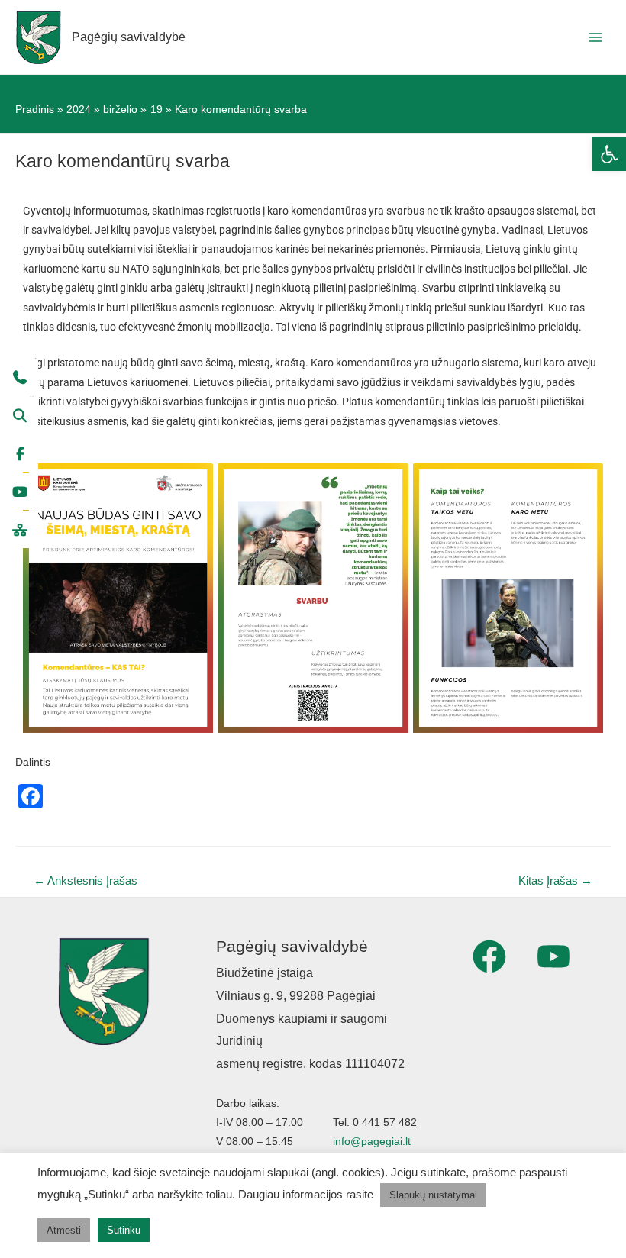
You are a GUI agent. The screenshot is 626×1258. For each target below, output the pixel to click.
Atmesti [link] (64, 1230)
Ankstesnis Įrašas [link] (85, 881)
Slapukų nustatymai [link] (433, 1195)
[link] (609, 154)
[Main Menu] (595, 37)
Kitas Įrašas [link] (555, 881)
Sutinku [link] (123, 1230)
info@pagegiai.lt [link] (372, 1141)
